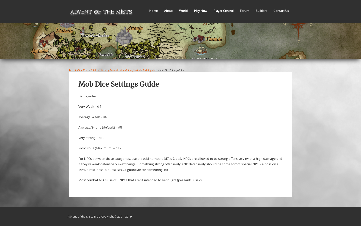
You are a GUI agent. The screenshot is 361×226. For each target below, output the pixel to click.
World (183, 11)
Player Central (224, 11)
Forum (244, 11)
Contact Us (281, 11)
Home (153, 11)
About (168, 11)
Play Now (200, 11)
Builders (261, 11)
